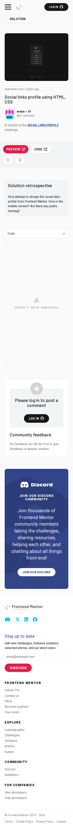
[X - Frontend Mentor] (17, 620)
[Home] (19, 7)
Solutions (11, 740)
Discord (10, 769)
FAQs (8, 701)
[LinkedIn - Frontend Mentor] (26, 620)
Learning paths (15, 730)
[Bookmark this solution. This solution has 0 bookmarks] (20, 160)
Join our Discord (36, 572)
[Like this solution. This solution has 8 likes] (8, 160)
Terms (9, 822)
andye (21, 111)
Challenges (12, 735)
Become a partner (17, 706)
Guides (9, 752)
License (61, 822)
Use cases (12, 712)
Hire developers (16, 792)
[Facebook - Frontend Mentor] (35, 620)
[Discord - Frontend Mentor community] (7, 620)
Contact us (12, 696)
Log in (53, 7)
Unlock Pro (12, 690)
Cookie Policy (24, 822)
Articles (10, 746)
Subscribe (18, 668)
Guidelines (12, 775)
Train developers (16, 798)
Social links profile (43, 125)
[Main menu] (8, 7)
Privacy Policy (45, 822)
